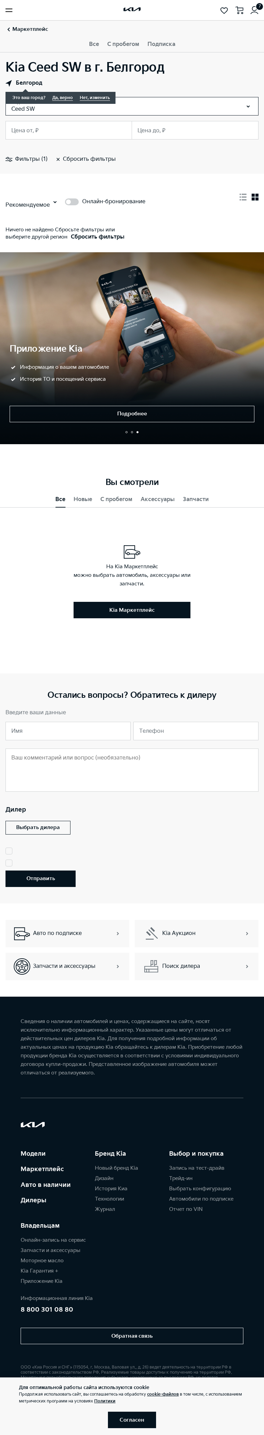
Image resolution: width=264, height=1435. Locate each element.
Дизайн (104, 1178)
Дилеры (33, 1200)
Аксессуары (158, 499)
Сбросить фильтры (97, 237)
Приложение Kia (42, 1281)
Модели (33, 1153)
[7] (254, 10)
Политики (105, 1401)
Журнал (105, 1209)
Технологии (109, 1199)
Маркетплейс (42, 1169)
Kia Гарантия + (39, 1271)
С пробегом (123, 44)
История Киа (111, 1188)
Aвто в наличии (46, 1185)
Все (94, 44)
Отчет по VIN (186, 1209)
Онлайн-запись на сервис (53, 1240)
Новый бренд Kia (116, 1168)
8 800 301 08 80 (47, 1309)
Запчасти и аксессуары (50, 1250)
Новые (83, 499)
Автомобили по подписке (201, 1199)
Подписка (161, 44)
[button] (126, 432)
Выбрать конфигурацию (200, 1188)
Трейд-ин (180, 1178)
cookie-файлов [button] (163, 1394)
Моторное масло (42, 1260)
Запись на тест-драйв (196, 1168)
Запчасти (196, 499)
